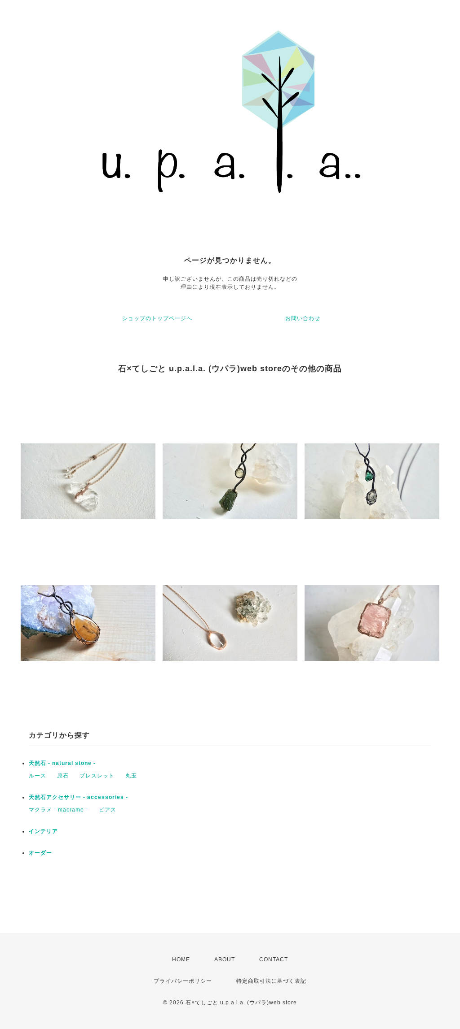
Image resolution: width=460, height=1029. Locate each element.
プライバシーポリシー (183, 981)
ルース (37, 776)
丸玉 (131, 776)
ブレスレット (97, 776)
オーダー (40, 853)
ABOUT (224, 959)
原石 (63, 776)
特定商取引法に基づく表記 (271, 981)
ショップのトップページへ (157, 318)
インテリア (43, 831)
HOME (181, 959)
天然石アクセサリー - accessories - (78, 797)
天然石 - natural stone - (62, 763)
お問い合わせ (302, 318)
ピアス (107, 810)
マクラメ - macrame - (58, 810)
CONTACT (273, 959)
